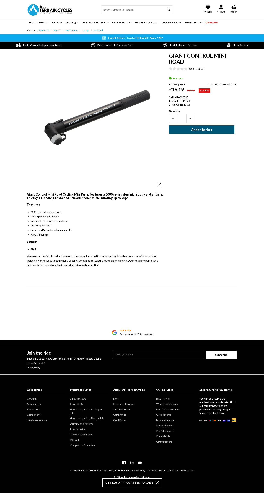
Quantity (174, 110)
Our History (119, 420)
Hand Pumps (71, 30)
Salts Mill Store (121, 409)
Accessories (34, 403)
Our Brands (119, 414)
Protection (33, 409)
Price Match (163, 436)
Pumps (86, 30)
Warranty (75, 439)
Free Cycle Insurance (168, 409)
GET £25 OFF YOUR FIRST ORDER (129, 482)
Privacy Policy (33, 368)
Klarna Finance (164, 425)
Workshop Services (167, 403)
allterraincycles (130, 477)
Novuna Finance (165, 420)
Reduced (98, 30)
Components (34, 414)
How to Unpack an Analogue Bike (86, 411)
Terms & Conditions (81, 434)
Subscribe (221, 354)
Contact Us (76, 403)
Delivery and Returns (82, 423)
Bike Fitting (162, 398)
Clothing (32, 398)
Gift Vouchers (164, 441)
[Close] (157, 482)
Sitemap (145, 477)
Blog (115, 398)
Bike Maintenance (37, 420)
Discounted (43, 30)
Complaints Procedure (82, 445)
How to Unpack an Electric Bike (87, 418)
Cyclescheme (163, 414)
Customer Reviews (124, 403)
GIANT (57, 30)
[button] (38, 22)
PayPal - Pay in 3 (165, 430)
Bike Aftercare (78, 398)
